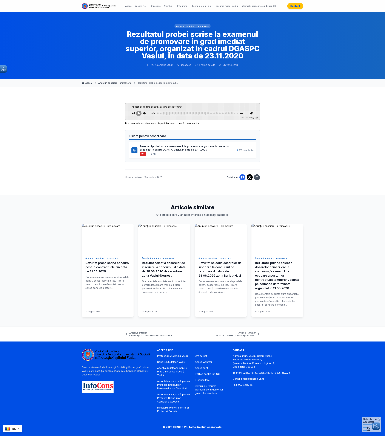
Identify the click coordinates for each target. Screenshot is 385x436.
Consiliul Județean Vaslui (171, 361)
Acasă (88, 83)
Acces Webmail (203, 361)
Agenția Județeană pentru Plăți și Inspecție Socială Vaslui (172, 371)
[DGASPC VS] (99, 6)
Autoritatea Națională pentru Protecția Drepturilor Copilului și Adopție (173, 398)
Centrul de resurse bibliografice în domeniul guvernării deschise (209, 389)
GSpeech (254, 118)
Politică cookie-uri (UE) (208, 373)
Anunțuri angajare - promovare (192, 26)
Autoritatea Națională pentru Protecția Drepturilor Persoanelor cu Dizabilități (173, 385)
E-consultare (202, 379)
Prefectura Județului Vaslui (172, 355)
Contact (295, 6)
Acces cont (201, 367)
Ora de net (201, 355)
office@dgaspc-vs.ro (253, 378)
